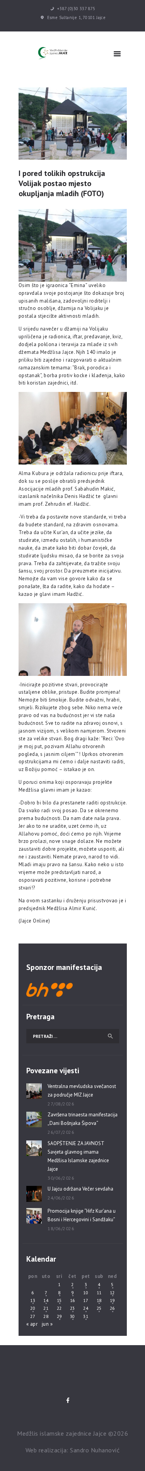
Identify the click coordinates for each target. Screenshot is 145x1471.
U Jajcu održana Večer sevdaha (80, 1189)
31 (85, 1316)
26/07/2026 (61, 1132)
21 (45, 1308)
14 (45, 1300)
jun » (47, 1324)
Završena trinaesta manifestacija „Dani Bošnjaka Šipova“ (83, 1118)
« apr (32, 1324)
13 (32, 1300)
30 (72, 1316)
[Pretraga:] (72, 1036)
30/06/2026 (61, 1178)
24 (85, 1308)
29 (59, 1316)
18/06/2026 (61, 1228)
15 (59, 1300)
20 (32, 1308)
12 (112, 1292)
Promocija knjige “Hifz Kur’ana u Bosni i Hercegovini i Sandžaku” (82, 1215)
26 (112, 1308)
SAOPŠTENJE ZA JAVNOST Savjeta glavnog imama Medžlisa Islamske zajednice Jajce (78, 1156)
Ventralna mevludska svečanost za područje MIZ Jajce (82, 1090)
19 (112, 1300)
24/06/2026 (61, 1198)
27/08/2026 (61, 1104)
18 (99, 1300)
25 (99, 1308)
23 (72, 1308)
